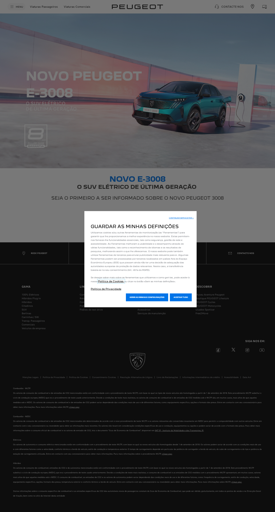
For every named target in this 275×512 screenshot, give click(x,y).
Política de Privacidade (106, 288)
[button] (181, 218)
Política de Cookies (111, 281)
